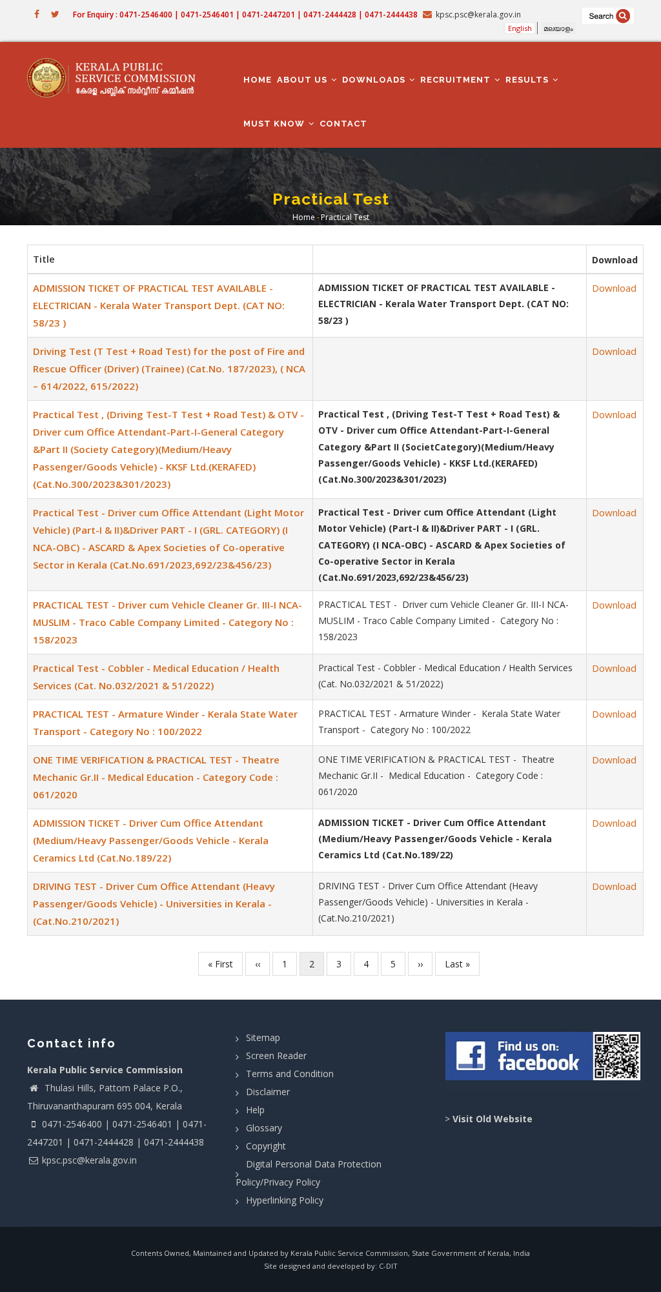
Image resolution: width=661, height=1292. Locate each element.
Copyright (266, 1146)
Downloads (375, 80)
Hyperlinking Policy (284, 1200)
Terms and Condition (290, 1073)
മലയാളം (558, 28)
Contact (343, 123)
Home (257, 80)
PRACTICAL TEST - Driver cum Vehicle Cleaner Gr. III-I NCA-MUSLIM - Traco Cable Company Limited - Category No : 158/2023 (167, 622)
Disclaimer (268, 1091)
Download (614, 287)
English (520, 28)
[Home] (116, 77)
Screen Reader (276, 1055)
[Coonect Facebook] (544, 1060)
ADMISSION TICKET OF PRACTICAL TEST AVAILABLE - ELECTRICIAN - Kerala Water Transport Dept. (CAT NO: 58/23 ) (159, 305)
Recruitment (456, 80)
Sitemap (263, 1037)
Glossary (264, 1128)
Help (255, 1110)
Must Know (275, 123)
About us (303, 80)
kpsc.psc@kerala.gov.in (89, 1160)
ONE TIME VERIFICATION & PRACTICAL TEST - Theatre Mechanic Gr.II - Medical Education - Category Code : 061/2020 (156, 777)
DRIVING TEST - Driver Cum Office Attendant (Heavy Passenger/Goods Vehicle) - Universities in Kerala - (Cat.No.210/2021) (154, 903)
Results (528, 80)
